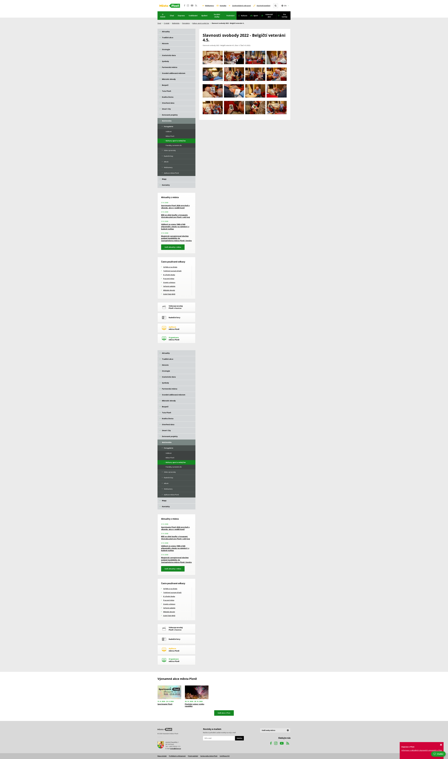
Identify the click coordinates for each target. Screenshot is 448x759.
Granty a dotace (169, 282)
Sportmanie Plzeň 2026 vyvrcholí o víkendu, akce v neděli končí (175, 206)
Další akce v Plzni (224, 713)
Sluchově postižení (263, 6)
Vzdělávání (193, 15)
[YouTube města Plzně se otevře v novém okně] (192, 7)
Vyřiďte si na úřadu (170, 267)
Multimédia (175, 23)
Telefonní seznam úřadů (172, 271)
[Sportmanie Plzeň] (169, 692)
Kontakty (223, 6)
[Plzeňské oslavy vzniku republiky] (197, 692)
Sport (256, 15)
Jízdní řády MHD (169, 294)
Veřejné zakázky (169, 286)
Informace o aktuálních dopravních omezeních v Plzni (421, 750)
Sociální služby (217, 15)
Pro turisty (284, 15)
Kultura (244, 15)
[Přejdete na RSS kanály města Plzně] (196, 7)
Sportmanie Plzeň (165, 704)
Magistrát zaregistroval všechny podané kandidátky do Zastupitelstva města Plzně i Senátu (176, 238)
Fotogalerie (186, 23)
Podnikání (230, 15)
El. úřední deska (169, 275)
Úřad (172, 15)
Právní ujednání (193, 756)
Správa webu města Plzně (208, 756)
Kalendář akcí (269, 15)
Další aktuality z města (173, 247)
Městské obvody (169, 290)
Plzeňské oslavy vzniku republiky (194, 705)
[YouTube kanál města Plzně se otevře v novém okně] (282, 746)
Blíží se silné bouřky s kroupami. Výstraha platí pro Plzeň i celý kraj (175, 216)
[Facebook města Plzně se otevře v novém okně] (184, 7)
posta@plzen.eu (175, 749)
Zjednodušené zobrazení (241, 6)
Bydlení (204, 15)
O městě (162, 15)
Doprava (181, 15)
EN (285, 6)
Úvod (159, 23)
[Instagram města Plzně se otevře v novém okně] (188, 7)
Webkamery (209, 6)
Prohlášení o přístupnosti (177, 756)
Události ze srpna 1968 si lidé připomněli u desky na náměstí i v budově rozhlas (175, 226)
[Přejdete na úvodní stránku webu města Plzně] (170, 6)
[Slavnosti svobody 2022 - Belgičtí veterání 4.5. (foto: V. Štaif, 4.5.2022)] (212, 58)
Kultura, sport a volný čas (200, 23)
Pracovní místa (168, 279)
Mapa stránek (162, 756)
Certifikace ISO (225, 756)
